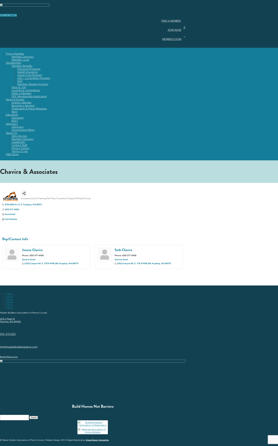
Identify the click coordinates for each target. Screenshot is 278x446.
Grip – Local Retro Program (33, 78)
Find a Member (171, 20)
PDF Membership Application (29, 96)
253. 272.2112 (8, 334)
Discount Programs (28, 69)
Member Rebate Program (32, 84)
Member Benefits (22, 65)
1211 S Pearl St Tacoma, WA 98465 (10, 320)
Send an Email (28, 259)
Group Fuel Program (29, 75)
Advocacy (12, 123)
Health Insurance (27, 72)
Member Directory (23, 56)
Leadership (18, 142)
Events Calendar (21, 102)
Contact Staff (19, 145)
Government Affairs (23, 129)
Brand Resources (9, 356)
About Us (11, 133)
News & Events (15, 99)
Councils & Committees (26, 90)
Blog (14, 111)
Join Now (174, 30)
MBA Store (12, 154)
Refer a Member (21, 93)
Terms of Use (20, 151)
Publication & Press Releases (29, 108)
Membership (13, 62)
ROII (19, 81)
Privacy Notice (20, 148)
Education (12, 114)
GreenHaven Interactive (97, 440)
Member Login (171, 39)
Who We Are (19, 136)
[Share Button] (24, 193)
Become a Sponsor (23, 105)
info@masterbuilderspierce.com (18, 346)
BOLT (15, 120)
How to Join (19, 87)
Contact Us (8, 15)
